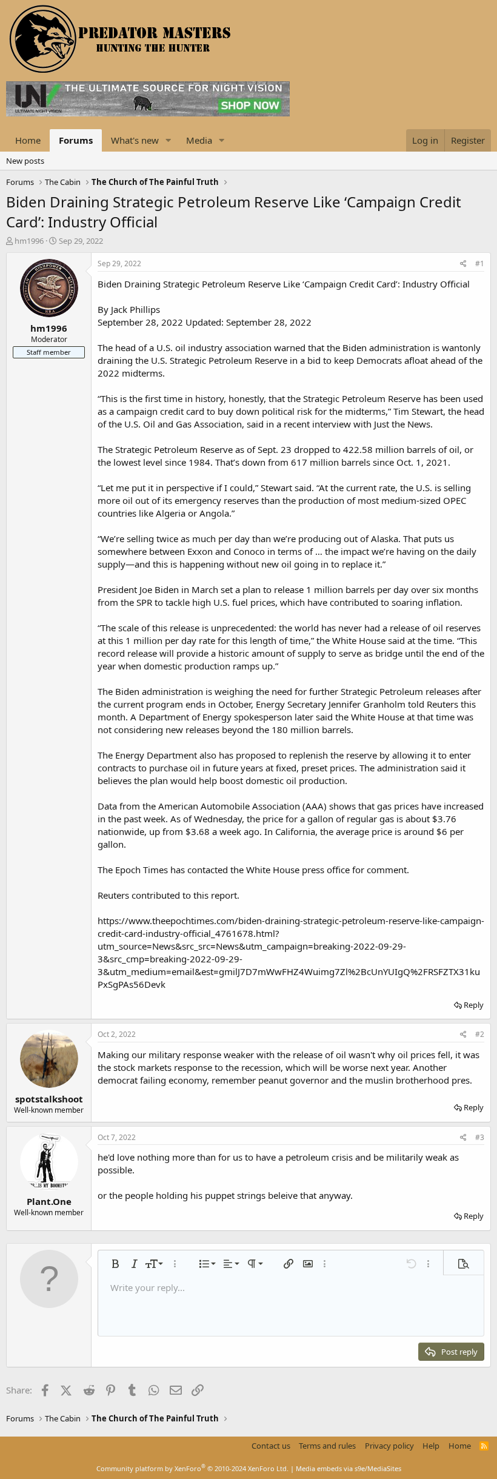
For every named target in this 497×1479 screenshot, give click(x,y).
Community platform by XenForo (192, 1468)
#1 (479, 263)
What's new (135, 140)
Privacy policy (389, 1445)
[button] (168, 140)
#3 (479, 1137)
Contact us (271, 1445)
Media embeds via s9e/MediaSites (348, 1468)
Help (430, 1445)
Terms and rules (327, 1445)
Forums (76, 140)
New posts (25, 160)
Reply (474, 1004)
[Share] (463, 264)
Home (28, 140)
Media (199, 140)
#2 (479, 1034)
